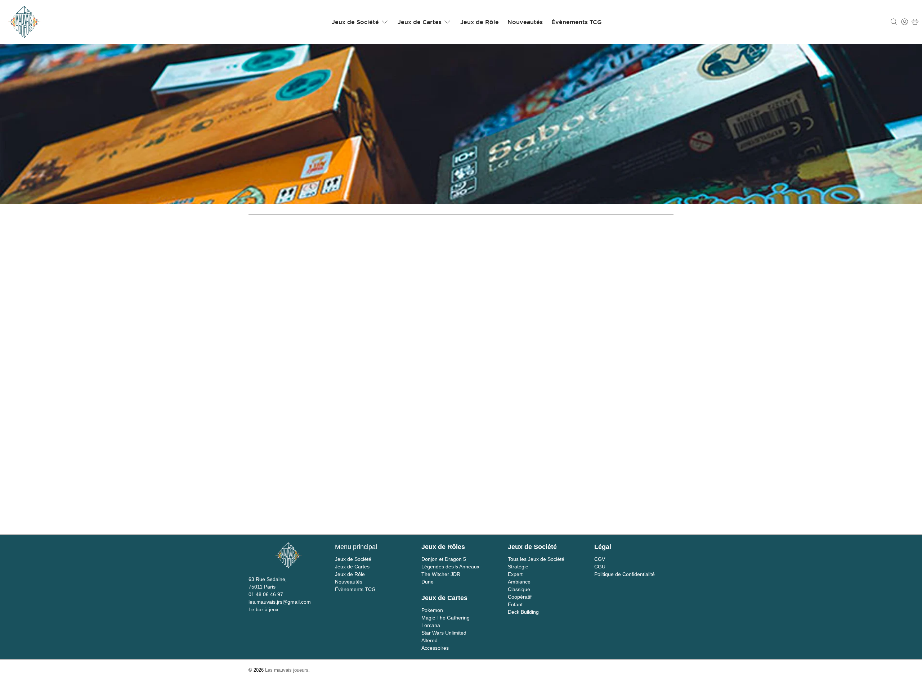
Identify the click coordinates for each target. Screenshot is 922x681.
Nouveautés (525, 22)
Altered (429, 640)
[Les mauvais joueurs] (24, 22)
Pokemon (432, 610)
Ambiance (519, 582)
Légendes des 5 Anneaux (450, 566)
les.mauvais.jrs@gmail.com (280, 602)
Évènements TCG (576, 22)
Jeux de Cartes (420, 22)
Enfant (515, 604)
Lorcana (430, 625)
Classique (519, 589)
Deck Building (523, 612)
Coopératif (520, 597)
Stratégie (518, 566)
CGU (599, 566)
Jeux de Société (355, 22)
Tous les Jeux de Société (536, 559)
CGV (599, 559)
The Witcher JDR (440, 574)
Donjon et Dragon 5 (443, 559)
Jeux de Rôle (479, 22)
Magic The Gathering (445, 618)
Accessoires (435, 648)
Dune (427, 582)
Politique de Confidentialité (624, 574)
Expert (515, 574)
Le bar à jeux (263, 609)
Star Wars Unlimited (443, 633)
